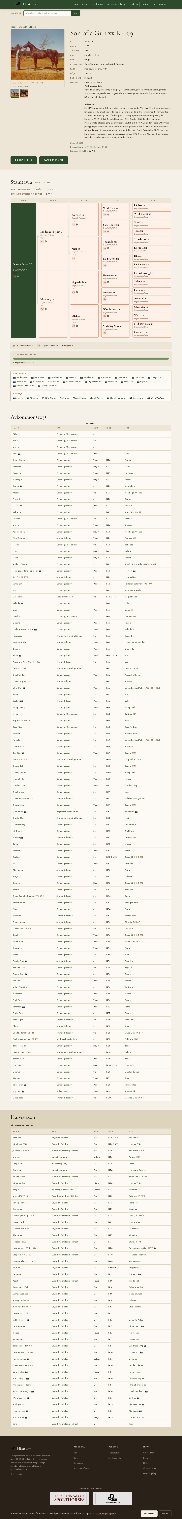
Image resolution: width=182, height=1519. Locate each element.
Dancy (128, 661)
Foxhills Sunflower (138, 583)
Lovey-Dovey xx (136, 1378)
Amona (16, 486)
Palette (128, 551)
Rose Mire (17, 727)
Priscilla (128, 505)
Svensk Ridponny (64, 538)
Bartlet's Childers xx (23, 385)
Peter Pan (17, 473)
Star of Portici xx (156, 397)
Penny (15, 909)
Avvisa (165, 1513)
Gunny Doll (18, 766)
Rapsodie (129, 635)
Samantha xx (18, 1339)
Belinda (16, 603)
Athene (16, 492)
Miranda (22, 928)
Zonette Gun (19, 967)
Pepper (21, 720)
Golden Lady (131, 785)
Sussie (128, 453)
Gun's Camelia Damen (28, 896)
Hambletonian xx (71, 381)
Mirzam (19, 1241)
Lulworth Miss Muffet (142, 687)
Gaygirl (16, 499)
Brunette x (129, 811)
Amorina (17, 1170)
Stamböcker (97, 4)
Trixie (15, 954)
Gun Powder (19, 675)
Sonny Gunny (19, 460)
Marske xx (127, 381)
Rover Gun (18, 1084)
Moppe (16, 1157)
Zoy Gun (17, 1065)
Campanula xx (135, 1293)
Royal (15, 935)
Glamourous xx (23, 1365)
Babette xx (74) (136, 1287)
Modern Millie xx (21, 1228)
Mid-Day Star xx (49, 397)
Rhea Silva (133, 512)
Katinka (128, 518)
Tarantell (17, 850)
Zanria (16, 889)
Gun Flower (18, 792)
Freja (15, 440)
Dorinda (131, 714)
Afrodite (132, 922)
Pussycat (129, 746)
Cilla (15, 434)
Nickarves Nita (20, 902)
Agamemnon (19, 531)
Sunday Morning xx (22, 1391)
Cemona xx (18, 1274)
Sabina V (129, 987)
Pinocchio (17, 993)
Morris (16, 525)
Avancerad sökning (116, 4)
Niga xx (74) (135, 1144)
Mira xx (18, 397)
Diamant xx (134, 1339)
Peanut (128, 622)
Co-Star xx (64, 397)
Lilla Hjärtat (23, 1032)
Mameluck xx (19, 1410)
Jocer (15, 557)
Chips (15, 1026)
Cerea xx (133, 1274)
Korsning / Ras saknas (66, 434)
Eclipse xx (111, 381)
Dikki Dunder (19, 538)
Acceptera (149, 1513)
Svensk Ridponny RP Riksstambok (85, 147)
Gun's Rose (18, 1097)
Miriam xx (32, 397)
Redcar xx (133, 1228)
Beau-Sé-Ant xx (136, 1319)
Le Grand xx (18, 1371)
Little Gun (17, 687)
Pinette (128, 993)
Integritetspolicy (149, 1473)
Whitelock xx (53, 381)
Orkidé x (132, 1039)
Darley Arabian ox (47, 385)
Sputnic (16, 700)
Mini (127, 818)
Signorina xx (136, 397)
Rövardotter (130, 1084)
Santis (15, 655)
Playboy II (17, 479)
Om (153, 4)
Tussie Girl (134, 857)
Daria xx (133, 1358)
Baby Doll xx (135, 1300)
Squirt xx (142, 381)
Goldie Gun (18, 818)
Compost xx (134, 1222)
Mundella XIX (138, 1176)
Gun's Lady (22, 681)
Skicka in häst (113, 1452)
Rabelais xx (86, 377)
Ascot (15, 1280)
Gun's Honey (19, 922)
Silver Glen (134, 941)
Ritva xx (16, 1267)
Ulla (129, 928)
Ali (14, 863)
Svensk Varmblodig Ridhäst (69, 635)
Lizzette (16, 518)
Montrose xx (135, 1326)
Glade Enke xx (136, 1365)
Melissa (16, 837)
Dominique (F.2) (23, 1215)
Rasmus (16, 1078)
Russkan (128, 525)
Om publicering (149, 1468)
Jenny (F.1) (21, 1150)
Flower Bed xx (19, 1222)
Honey (128, 779)
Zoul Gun (17, 1000)
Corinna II (20, 668)
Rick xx (16, 1332)
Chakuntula (18, 870)
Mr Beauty (17, 505)
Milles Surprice (20, 987)
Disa (129, 609)
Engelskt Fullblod (27, 26)
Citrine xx (20, 1313)
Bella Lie (129, 544)
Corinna (131, 668)
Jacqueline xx (131, 596)
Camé (127, 896)
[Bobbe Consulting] (112, 1498)
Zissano (16, 648)
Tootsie (16, 857)
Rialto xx (71, 377)
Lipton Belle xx (23, 1261)
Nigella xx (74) (20, 1144)
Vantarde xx (134, 1261)
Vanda (134, 1280)
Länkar (145, 4)
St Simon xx (104, 377)
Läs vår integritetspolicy (105, 1513)
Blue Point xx (135, 1306)
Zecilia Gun (22, 1052)
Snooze (16, 883)
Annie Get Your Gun (26, 661)
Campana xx (21, 1293)
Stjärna (135, 1241)
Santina (16, 694)
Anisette (20, 759)
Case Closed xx (136, 1417)
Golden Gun (19, 785)
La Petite (129, 473)
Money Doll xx (22, 1300)
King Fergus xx (92, 381)
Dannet (130, 753)
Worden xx (37, 377)
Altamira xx (134, 1235)
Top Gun (17, 1091)
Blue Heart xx (22, 1306)
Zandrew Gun (19, 1045)
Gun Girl (17, 1071)
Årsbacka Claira (132, 675)
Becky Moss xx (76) (141, 1248)
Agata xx (133, 1209)
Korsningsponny (64, 460)
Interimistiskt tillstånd (79, 151)
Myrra (15, 714)
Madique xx (18, 1404)
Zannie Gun (18, 961)
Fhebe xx (17, 1137)
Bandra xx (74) (136, 1345)
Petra (127, 850)
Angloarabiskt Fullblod (67, 811)
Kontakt (163, 4)
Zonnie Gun (18, 974)
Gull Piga (129, 831)
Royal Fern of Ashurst (140, 564)
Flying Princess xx (137, 1384)
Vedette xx (138, 377)
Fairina (132, 1163)
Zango (16, 1189)
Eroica (128, 980)
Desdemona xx (23, 1352)
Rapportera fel (54, 160)
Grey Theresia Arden (135, 642)
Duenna (130, 538)
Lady (127, 792)
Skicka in (133, 4)
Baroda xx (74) (22, 1345)
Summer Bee (131, 733)
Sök (76, 13)
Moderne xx (20, 377)
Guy (15, 551)
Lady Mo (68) (22, 1254)
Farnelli (16, 739)
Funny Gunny (19, 707)
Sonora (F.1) (137, 1150)
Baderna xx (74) (20, 1287)
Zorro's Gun (18, 1058)
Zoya (129, 967)
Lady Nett (17, 1163)
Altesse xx (17, 1235)
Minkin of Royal (20, 564)
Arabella (129, 863)
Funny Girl (130, 707)
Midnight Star (19, 779)
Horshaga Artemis (133, 492)
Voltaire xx (19, 381)
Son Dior (17, 753)
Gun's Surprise (23, 798)
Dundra (16, 616)
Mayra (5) (20, 1196)
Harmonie (17, 635)
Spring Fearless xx (21, 1202)
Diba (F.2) (136, 1215)
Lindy (127, 466)
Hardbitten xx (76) (24, 1248)
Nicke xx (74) (19, 1183)
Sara (15, 1423)
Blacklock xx (37, 381)
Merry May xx (19, 1378)
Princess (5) (137, 1196)
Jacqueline (130, 486)
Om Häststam (148, 1452)
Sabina (130, 915)
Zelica (128, 1052)
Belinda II (129, 629)
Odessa (128, 876)
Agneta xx (17, 1209)
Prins (15, 453)
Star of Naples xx (116, 397)
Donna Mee (130, 824)
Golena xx (17, 596)
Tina (127, 954)
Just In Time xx (19, 1319)
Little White (130, 577)
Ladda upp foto (114, 1457)
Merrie (16, 447)
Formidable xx (19, 1358)
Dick (15, 609)
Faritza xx (133, 1202)
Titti (14, 590)
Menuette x (18, 811)
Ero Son (16, 980)
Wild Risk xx (55, 377)
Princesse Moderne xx (23, 1384)
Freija (15, 876)
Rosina (128, 557)
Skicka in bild (23, 160)
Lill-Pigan (17, 831)
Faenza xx (133, 1137)
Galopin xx (121, 377)
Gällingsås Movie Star (23, 629)
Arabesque (18, 1019)
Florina (16, 544)
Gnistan (132, 1071)
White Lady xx (19, 1397)
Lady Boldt (133, 759)
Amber (128, 479)
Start (76, 4)
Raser (85, 4)
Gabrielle (129, 648)
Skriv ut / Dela (42, 182)
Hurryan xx (134, 1332)
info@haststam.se (20, 1469)
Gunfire (16, 622)
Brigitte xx (133, 1267)
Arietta (19, 1176)
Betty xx (132, 1397)
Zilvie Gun (18, 1013)
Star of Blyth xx (96, 397)
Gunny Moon (19, 805)
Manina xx (133, 1410)
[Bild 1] (15, 93)
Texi (131, 1423)
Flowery (128, 570)
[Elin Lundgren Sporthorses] (69, 1498)
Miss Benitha (130, 1091)
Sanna (15, 844)
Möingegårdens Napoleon (25, 570)
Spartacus (17, 948)
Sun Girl (20, 577)
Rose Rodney (131, 727)
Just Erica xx (134, 1371)
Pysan (127, 720)
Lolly (127, 603)
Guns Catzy (18, 746)
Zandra (128, 974)
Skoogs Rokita (131, 902)
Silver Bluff (18, 941)
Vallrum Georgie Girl (135, 798)
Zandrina (129, 889)
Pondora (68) (138, 1254)
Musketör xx (18, 1417)
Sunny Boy (17, 583)
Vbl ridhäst (61, 1091)
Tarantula (17, 733)
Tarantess (17, 1006)
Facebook (18, 1473)
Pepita (128, 460)
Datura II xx (134, 1352)
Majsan (128, 844)
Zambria (133, 1189)
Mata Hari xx (135, 1404)
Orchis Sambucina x (26, 1039)
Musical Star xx (79, 397)
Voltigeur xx (154, 377)
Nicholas (17, 466)
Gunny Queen (19, 772)
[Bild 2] (24, 93)
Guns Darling (19, 824)
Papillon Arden (20, 642)
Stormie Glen (134, 1097)
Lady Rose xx (19, 1326)
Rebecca (17, 512)
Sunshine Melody (133, 590)
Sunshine (17, 915)
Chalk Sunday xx (136, 1391)
